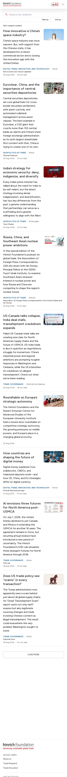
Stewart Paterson (10, 155)
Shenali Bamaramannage (13, 490)
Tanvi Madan (8, 224)
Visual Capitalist (24, 72)
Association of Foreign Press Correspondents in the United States (30, 300)
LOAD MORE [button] (33, 654)
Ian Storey (7, 303)
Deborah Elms (9, 639)
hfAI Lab (6, 563)
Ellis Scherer (8, 72)
